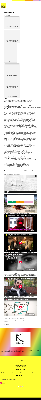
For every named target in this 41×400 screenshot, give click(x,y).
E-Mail (21, 372)
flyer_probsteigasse (7, 15)
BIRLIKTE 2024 (6, 324)
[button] (32, 195)
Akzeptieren (12, 201)
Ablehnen (20, 201)
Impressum (18, 392)
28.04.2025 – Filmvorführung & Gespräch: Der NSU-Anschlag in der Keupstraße (17, 320)
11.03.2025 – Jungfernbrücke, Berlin (10, 321)
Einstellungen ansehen (28, 201)
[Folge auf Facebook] (18, 386)
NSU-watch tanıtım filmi (10, 297)
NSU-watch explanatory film (19, 297)
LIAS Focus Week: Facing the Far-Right (10, 323)
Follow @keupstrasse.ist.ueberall (8, 379)
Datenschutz (22, 392)
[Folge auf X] (22, 386)
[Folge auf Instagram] (1, 383)
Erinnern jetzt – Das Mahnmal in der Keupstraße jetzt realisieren (14, 318)
